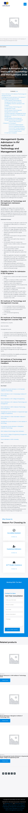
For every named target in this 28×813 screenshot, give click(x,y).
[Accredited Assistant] (14, 530)
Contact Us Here (15, 131)
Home (1, 38)
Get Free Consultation (10, 132)
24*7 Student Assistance (17, 128)
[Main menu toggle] (25, 4)
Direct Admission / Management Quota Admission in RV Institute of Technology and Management (15, 115)
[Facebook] (3, 773)
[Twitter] (6, 773)
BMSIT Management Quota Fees (14, 809)
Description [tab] (3, 46)
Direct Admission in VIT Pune (16, 808)
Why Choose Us (15, 121)
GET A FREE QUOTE (12, 629)
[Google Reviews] (12, 773)
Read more (5, 680)
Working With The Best (17, 129)
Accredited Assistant (16, 124)
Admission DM (8, 803)
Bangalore (6, 38)
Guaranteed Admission (16, 126)
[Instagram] (9, 773)
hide (16, 91)
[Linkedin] (15, 773)
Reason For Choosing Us (9, 123)
